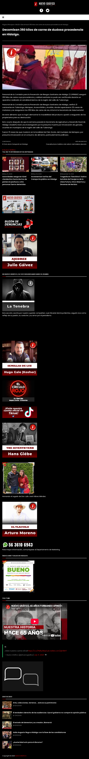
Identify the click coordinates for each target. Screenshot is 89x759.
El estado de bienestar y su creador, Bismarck (32, 722)
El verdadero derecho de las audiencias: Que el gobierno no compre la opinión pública (49, 712)
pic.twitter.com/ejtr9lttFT (57, 651)
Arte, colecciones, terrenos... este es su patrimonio (34, 703)
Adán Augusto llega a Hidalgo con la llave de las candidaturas (39, 732)
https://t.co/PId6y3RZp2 (37, 651)
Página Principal (8, 25)
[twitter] (47, 10)
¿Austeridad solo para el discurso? (28, 742)
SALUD (17, 25)
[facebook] (41, 10)
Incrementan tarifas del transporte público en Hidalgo (44, 177)
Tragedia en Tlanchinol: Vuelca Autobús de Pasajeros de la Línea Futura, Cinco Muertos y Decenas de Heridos (73, 180)
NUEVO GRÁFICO (20, 756)
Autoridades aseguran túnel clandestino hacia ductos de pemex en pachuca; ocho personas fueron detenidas (14, 180)
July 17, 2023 (39, 655)
